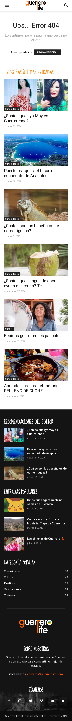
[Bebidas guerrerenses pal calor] (36, 315)
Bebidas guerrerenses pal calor (32, 335)
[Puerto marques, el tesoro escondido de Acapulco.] (36, 150)
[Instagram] (20, 701)
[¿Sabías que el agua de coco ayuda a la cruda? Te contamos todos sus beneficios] (36, 260)
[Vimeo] (41, 701)
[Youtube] (63, 701)
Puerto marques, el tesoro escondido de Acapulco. (28, 173)
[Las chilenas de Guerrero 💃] (14, 544)
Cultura (9, 328)
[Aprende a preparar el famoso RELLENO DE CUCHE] (36, 365)
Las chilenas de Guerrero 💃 (45, 538)
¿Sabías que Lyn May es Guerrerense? (26, 118)
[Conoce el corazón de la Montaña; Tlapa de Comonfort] (14, 524)
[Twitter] (31, 701)
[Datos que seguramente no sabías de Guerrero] (14, 505)
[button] (66, 5)
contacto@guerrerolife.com (45, 674)
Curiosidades (12, 109)
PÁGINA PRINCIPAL (47, 52)
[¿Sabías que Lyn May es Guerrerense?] (36, 95)
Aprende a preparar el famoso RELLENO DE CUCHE (31, 388)
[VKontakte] (52, 701)
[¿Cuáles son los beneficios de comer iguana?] (36, 205)
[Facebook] (9, 701)
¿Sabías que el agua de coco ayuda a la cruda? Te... (30, 283)
